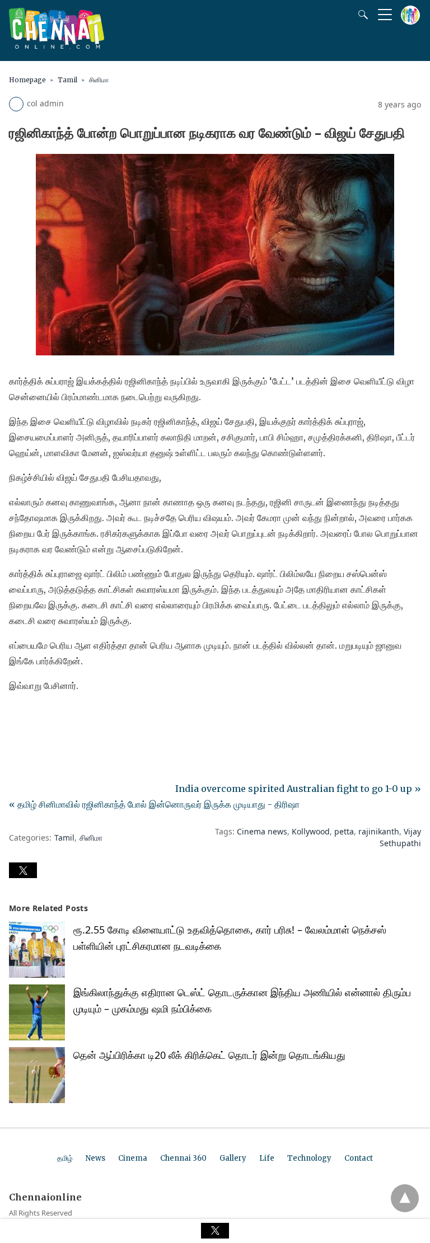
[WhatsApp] (54, 717)
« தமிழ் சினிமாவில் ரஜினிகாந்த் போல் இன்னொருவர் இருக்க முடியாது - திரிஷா (154, 804)
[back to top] (405, 1198)
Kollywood (311, 831)
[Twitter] (36, 717)
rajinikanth (378, 831)
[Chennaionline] (56, 45)
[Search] (360, 14)
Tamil (67, 80)
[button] (23, 870)
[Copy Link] (72, 717)
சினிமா (99, 80)
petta (344, 831)
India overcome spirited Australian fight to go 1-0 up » (298, 788)
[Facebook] (18, 717)
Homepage (27, 80)
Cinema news (262, 831)
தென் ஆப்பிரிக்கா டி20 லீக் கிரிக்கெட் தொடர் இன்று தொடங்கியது (209, 1055)
